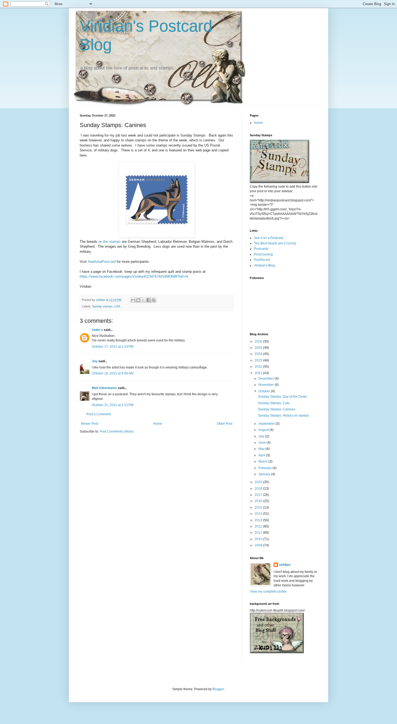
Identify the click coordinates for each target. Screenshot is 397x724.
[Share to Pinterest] (153, 300)
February (265, 468)
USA (117, 306)
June (262, 442)
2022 (259, 366)
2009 (259, 545)
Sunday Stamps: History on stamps (283, 415)
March (263, 461)
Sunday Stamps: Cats (274, 403)
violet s (97, 330)
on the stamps (109, 242)
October (264, 391)
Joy (94, 361)
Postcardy (261, 249)
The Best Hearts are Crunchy (275, 243)
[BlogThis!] (138, 300)
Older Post (224, 424)
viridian (284, 565)
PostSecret (262, 260)
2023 (259, 360)
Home (157, 424)
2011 (259, 532)
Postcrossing (263, 254)
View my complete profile (268, 591)
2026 (259, 341)
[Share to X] (143, 300)
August (264, 430)
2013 (259, 520)
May (261, 449)
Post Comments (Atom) (116, 431)
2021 (259, 373)
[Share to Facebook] (148, 300)
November (266, 385)
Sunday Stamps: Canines (276, 409)
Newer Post (89, 424)
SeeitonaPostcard (102, 262)
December (266, 378)
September (266, 424)
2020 (259, 482)
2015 (259, 507)
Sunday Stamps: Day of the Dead (282, 396)
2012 (259, 526)
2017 (259, 495)
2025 (259, 348)
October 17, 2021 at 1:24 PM (112, 346)
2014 (259, 514)
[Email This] (133, 300)
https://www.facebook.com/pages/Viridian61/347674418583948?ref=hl (134, 276)
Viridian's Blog (264, 265)
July (261, 436)
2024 (259, 354)
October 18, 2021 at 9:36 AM (112, 373)
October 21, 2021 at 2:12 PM (112, 405)
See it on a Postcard (268, 238)
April (262, 455)
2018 (259, 488)
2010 (259, 539)
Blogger (218, 689)
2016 (259, 501)
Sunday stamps (102, 306)
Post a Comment (98, 414)
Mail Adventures (104, 388)
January (264, 474)
